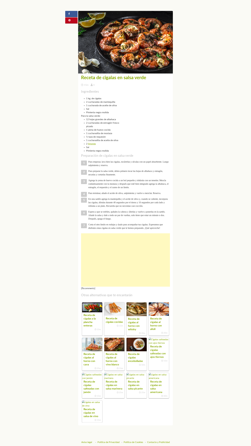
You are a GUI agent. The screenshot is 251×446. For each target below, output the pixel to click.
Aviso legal (86, 442)
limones (92, 144)
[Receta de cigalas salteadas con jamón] (92, 378)
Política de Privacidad (108, 442)
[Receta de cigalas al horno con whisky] (137, 315)
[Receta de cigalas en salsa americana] (159, 378)
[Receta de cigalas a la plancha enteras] (92, 311)
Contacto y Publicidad (158, 442)
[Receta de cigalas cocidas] (114, 315)
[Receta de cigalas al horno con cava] (92, 350)
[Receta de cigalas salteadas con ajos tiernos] (159, 343)
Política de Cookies (133, 442)
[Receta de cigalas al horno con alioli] (159, 315)
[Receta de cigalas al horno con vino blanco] (114, 350)
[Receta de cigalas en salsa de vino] (92, 406)
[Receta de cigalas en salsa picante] (137, 378)
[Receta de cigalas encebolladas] (137, 350)
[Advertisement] (125, 260)
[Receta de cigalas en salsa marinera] (114, 378)
